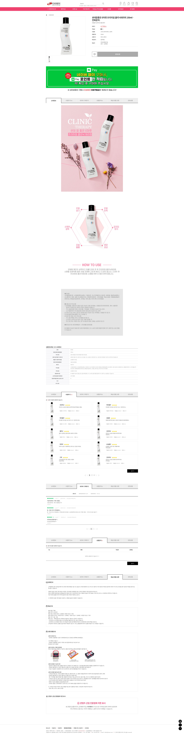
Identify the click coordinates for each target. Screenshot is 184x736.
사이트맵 (87, 728)
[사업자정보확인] (81, 730)
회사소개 (48, 728)
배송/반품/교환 (115, 100)
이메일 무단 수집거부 (78, 728)
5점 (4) (86, 493)
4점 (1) (98, 493)
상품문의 (100, 100)
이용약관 (60, 728)
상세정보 (53, 101)
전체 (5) (74, 493)
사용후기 (69, 100)
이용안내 (54, 728)
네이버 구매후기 (84, 100)
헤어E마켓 (51, 14)
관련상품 (130, 100)
